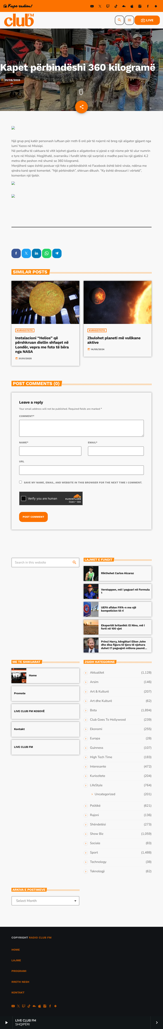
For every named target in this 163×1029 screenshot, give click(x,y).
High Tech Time (101, 757)
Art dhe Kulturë (101, 701)
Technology (98, 862)
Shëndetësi (98, 824)
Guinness (96, 748)
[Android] (155, 7)
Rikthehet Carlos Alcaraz (117, 573)
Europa (95, 738)
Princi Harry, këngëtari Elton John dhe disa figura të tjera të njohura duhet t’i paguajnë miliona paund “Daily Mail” (123, 646)
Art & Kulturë (99, 692)
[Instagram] (139, 7)
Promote (19, 693)
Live (147, 20)
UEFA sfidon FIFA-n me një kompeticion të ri (118, 609)
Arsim (94, 682)
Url (21, 461)
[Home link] (19, 20)
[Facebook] (148, 7)
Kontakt (19, 729)
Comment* (26, 416)
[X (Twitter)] (100, 7)
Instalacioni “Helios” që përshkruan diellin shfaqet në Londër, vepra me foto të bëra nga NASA (42, 345)
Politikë (95, 806)
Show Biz (96, 834)
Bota (93, 710)
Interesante (98, 767)
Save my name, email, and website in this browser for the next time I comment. (83, 482)
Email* (92, 442)
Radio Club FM (40, 937)
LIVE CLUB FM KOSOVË (29, 711)
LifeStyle (96, 785)
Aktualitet (97, 673)
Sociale (95, 843)
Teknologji (97, 871)
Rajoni (94, 815)
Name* (23, 442)
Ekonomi (96, 729)
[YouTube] (92, 7)
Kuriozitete (25, 330)
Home (33, 675)
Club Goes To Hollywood (108, 720)
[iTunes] (132, 7)
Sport (94, 853)
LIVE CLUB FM (23, 747)
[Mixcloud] (124, 7)
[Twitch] (108, 7)
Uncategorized (105, 794)
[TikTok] (115, 7)
